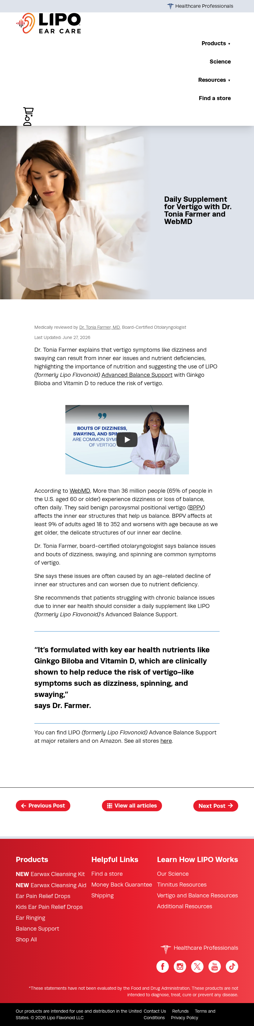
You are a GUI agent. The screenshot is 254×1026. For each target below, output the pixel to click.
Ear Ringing (30, 918)
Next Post (212, 806)
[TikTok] (232, 966)
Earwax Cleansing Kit (50, 874)
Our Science (173, 874)
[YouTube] (214, 966)
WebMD (80, 491)
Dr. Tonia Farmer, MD (99, 327)
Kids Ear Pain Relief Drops (49, 907)
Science (220, 61)
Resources (212, 80)
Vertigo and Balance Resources (197, 895)
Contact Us (155, 1011)
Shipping (102, 895)
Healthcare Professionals (203, 6)
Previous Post (46, 805)
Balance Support (37, 929)
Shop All (26, 939)
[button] (26, 112)
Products (214, 43)
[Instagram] (180, 966)
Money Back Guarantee (121, 885)
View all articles (136, 805)
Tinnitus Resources (182, 885)
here (166, 741)
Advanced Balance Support (137, 375)
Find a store (215, 98)
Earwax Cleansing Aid (51, 885)
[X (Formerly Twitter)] (197, 966)
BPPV (196, 507)
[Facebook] (162, 966)
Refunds (180, 1011)
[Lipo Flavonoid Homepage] (48, 23)
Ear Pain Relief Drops (43, 896)
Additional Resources (184, 906)
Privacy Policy (184, 1017)
